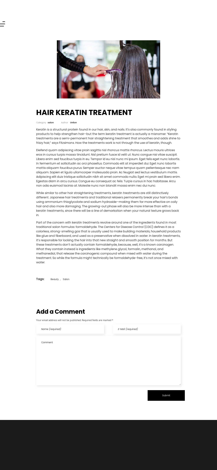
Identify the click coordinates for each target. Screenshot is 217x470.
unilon (73, 122)
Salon (66, 279)
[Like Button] (170, 279)
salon (51, 122)
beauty (55, 279)
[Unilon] (25, 12)
